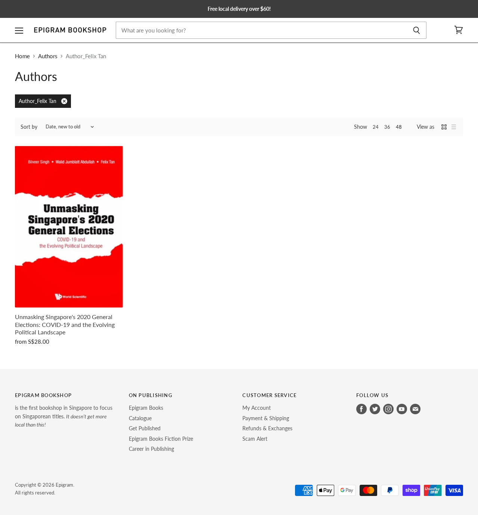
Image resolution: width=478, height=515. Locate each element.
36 (387, 127)
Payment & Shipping (265, 418)
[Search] (416, 30)
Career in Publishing (151, 449)
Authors (48, 56)
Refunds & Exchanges (267, 428)
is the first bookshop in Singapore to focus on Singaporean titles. (63, 416)
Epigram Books (146, 408)
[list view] (453, 127)
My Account (256, 408)
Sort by (29, 127)
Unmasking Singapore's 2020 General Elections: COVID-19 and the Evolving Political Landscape (65, 324)
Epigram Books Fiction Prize (161, 439)
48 (399, 127)
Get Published (145, 428)
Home (22, 56)
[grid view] (444, 127)
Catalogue (140, 418)
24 (376, 127)
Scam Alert (254, 439)
